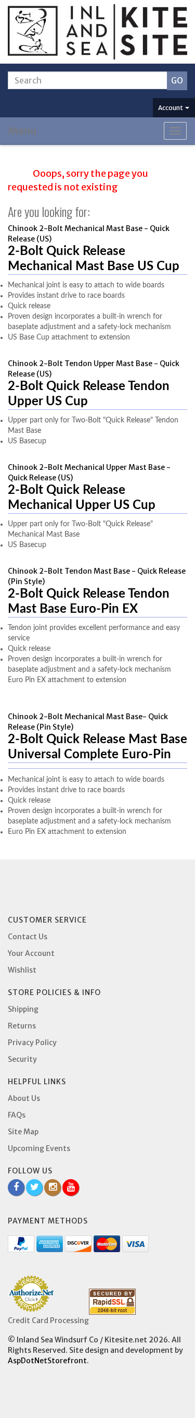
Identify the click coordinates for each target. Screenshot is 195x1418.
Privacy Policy (32, 1042)
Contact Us (27, 936)
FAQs (16, 1115)
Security (22, 1059)
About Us (24, 1098)
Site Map (23, 1131)
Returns (22, 1026)
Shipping (23, 1009)
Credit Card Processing (48, 1320)
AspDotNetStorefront (47, 1360)
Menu (22, 130)
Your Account (31, 953)
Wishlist (22, 970)
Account (171, 108)
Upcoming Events (39, 1148)
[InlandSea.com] (97, 31)
